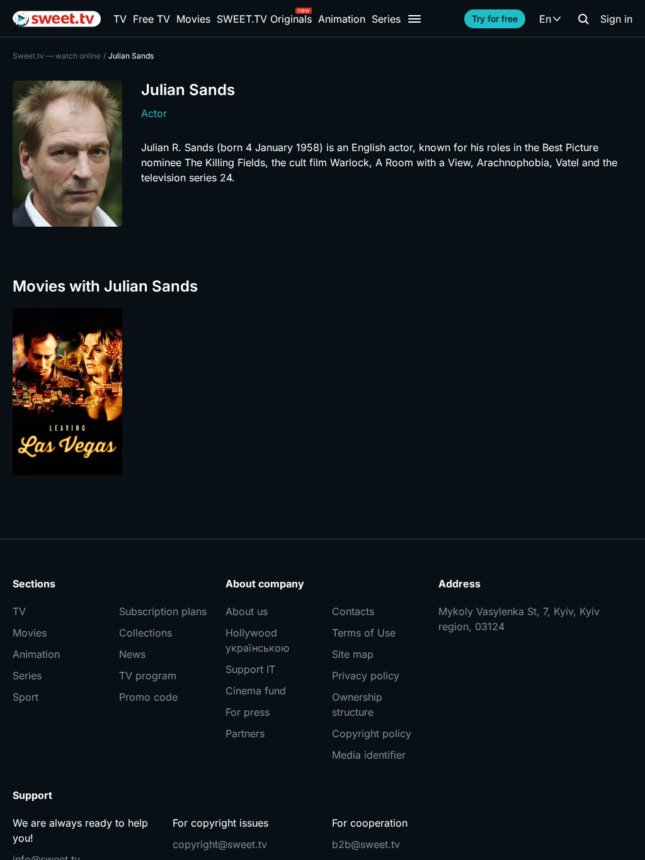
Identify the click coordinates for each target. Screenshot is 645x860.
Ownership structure (357, 704)
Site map (353, 654)
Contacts (353, 611)
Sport (25, 697)
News (132, 654)
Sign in (616, 19)
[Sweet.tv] (57, 19)
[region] (322, 391)
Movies (193, 19)
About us (246, 611)
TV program (147, 675)
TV (120, 19)
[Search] (583, 19)
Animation (341, 19)
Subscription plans (163, 611)
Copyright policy (371, 733)
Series (386, 19)
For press (247, 712)
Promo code (148, 697)
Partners (245, 733)
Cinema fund (255, 690)
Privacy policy (365, 675)
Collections (145, 632)
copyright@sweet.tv (220, 844)
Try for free (495, 18)
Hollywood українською (257, 640)
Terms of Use (364, 632)
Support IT (250, 669)
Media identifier (369, 755)
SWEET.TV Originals (264, 19)
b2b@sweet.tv (366, 844)
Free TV (151, 19)
